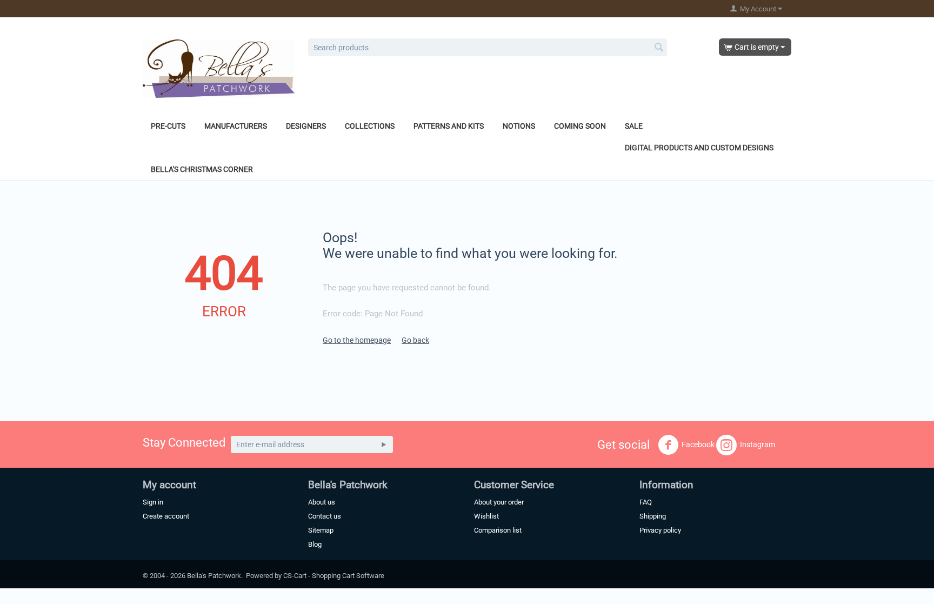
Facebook (698, 444)
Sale (634, 126)
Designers (306, 126)
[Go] (383, 444)
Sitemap (320, 530)
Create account (166, 516)
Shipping (652, 516)
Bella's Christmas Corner (202, 169)
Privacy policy (660, 530)
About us (321, 502)
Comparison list (498, 530)
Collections (370, 126)
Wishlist (486, 516)
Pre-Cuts (168, 126)
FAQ (645, 502)
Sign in (153, 502)
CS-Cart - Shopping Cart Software (333, 576)
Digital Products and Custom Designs (699, 147)
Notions (519, 126)
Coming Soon (580, 126)
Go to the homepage (357, 340)
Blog (315, 544)
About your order (499, 502)
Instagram (757, 444)
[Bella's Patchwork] (219, 68)
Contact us (324, 516)
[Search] (658, 48)
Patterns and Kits (448, 126)
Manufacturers (235, 126)
